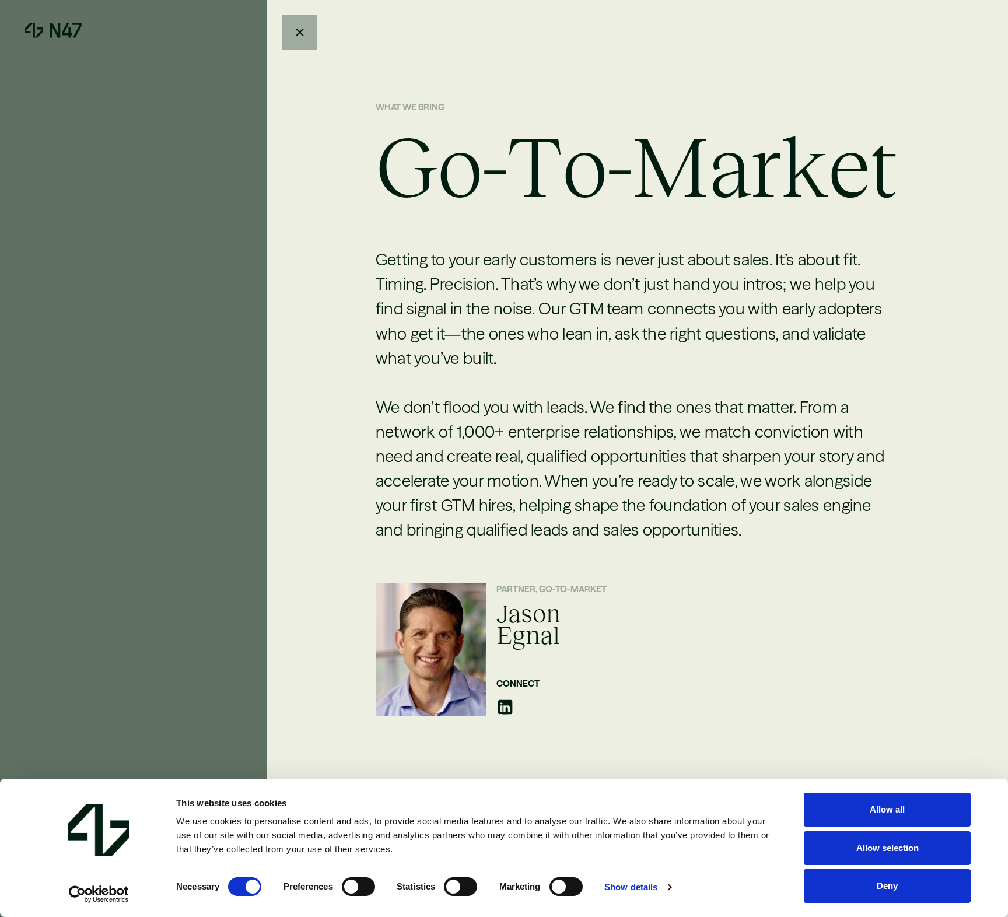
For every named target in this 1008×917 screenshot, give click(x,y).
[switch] (358, 886)
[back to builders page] (299, 32)
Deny (887, 886)
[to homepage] (53, 30)
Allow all (887, 809)
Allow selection (887, 848)
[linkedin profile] (505, 707)
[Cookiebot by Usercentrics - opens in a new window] (99, 894)
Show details (630, 887)
